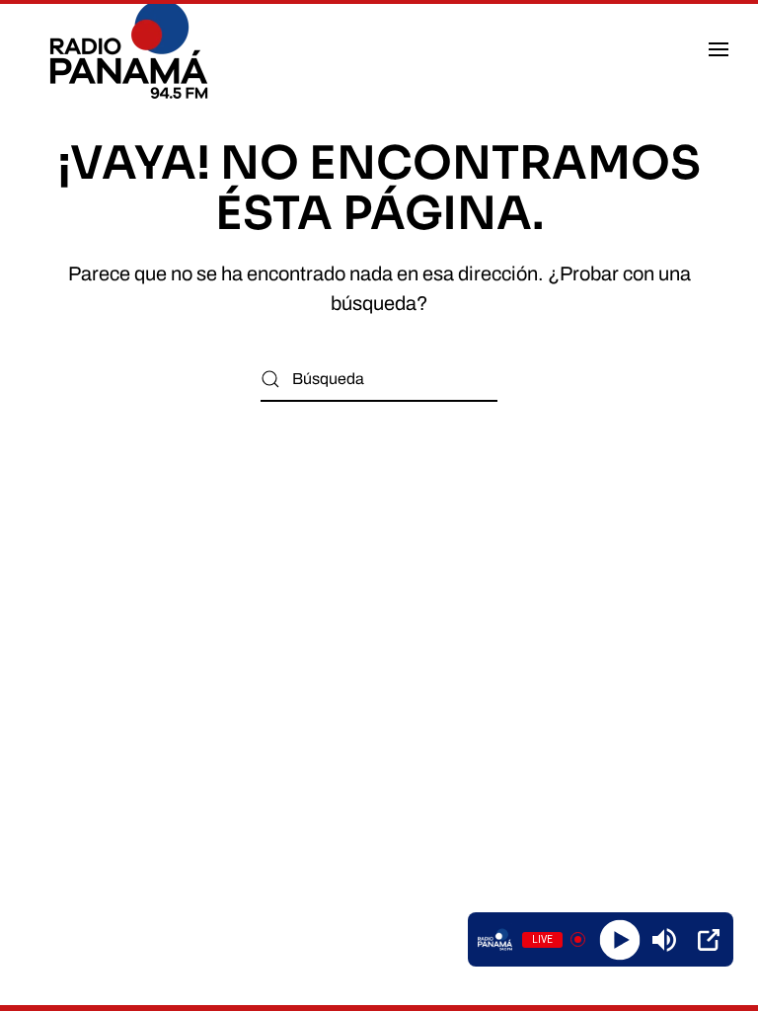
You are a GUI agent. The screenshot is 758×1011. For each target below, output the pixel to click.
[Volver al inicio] (132, 49)
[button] (718, 49)
